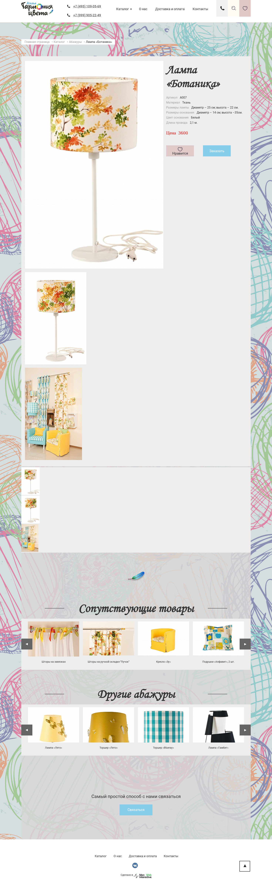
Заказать (216, 151)
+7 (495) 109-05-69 (87, 6)
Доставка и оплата (170, 9)
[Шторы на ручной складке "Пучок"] (108, 638)
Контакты (200, 9)
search (233, 8)
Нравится (180, 153)
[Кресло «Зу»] (163, 638)
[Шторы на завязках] (53, 639)
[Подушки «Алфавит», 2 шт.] (218, 638)
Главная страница (37, 42)
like (245, 8)
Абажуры (75, 42)
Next (245, 644)
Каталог (122, 9)
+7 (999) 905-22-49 (87, 15)
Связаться (136, 810)
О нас (143, 9)
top (244, 866)
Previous (26, 644)
